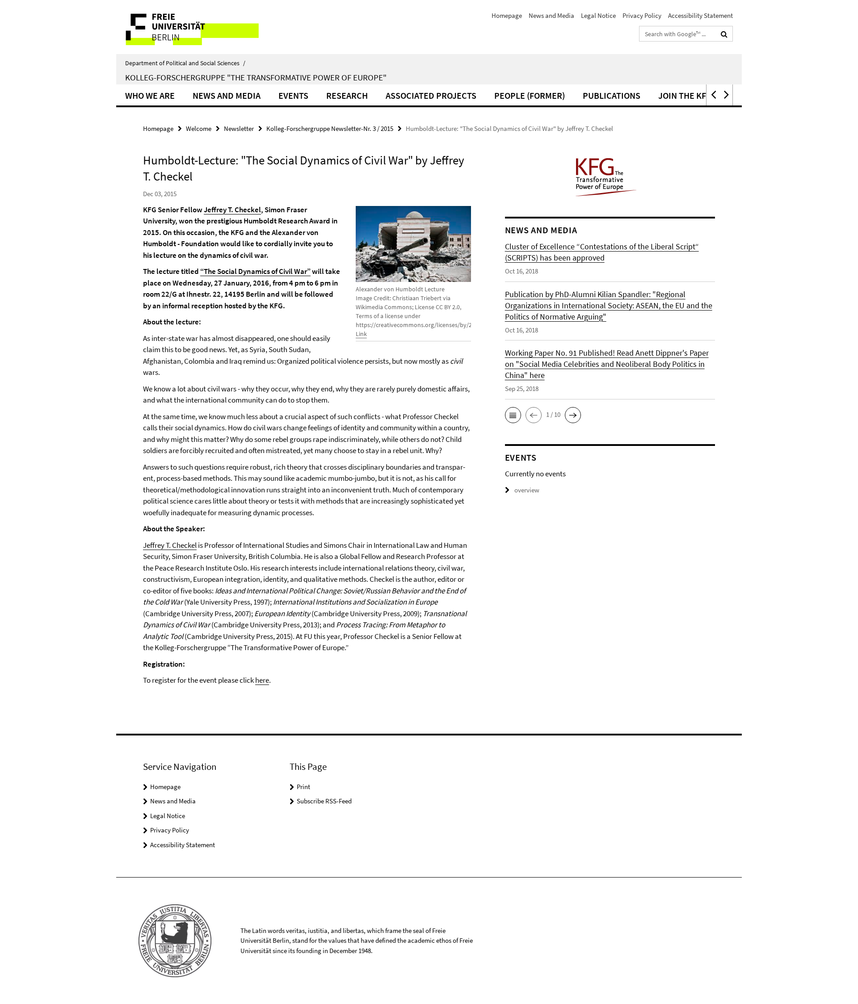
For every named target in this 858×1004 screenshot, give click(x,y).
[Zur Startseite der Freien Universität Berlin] (191, 27)
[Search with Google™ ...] (724, 34)
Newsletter (239, 128)
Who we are (150, 95)
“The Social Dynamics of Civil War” (255, 271)
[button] (712, 94)
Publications (611, 95)
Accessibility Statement (700, 15)
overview (526, 490)
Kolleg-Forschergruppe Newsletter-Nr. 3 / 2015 (329, 128)
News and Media (551, 15)
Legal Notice (598, 15)
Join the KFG (685, 95)
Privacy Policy (641, 15)
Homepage (507, 15)
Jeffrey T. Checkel (232, 209)
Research (347, 95)
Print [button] (303, 786)
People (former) (529, 95)
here (262, 680)
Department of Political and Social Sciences (185, 63)
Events (293, 95)
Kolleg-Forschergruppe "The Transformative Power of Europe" (256, 77)
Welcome (198, 128)
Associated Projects (431, 95)
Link (361, 334)
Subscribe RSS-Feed (324, 801)
